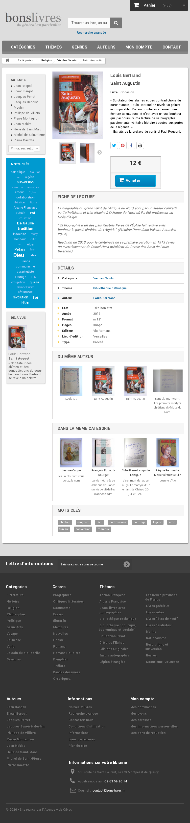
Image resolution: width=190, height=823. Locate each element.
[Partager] (131, 145)
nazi (19, 244)
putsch (20, 213)
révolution (20, 297)
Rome (33, 202)
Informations (78, 733)
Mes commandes (143, 707)
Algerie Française (112, 601)
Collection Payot (112, 636)
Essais (58, 614)
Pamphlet (60, 659)
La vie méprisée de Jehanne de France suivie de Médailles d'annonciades (103, 487)
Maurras (35, 172)
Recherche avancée (91, 32)
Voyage (12, 633)
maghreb (83, 522)
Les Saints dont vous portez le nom (71, 478)
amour (19, 192)
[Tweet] (114, 145)
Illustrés (59, 621)
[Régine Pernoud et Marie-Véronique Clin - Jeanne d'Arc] (168, 452)
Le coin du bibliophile (23, 653)
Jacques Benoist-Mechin (25, 726)
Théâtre (59, 666)
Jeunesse (14, 640)
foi (35, 297)
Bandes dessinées (66, 672)
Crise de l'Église (111, 642)
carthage (139, 522)
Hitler (25, 302)
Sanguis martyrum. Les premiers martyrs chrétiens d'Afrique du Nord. (168, 405)
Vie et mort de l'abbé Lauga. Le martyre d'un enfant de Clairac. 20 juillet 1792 (135, 487)
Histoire (13, 601)
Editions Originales (113, 649)
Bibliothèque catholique (110, 288)
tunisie (64, 529)
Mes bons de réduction (148, 733)
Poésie (58, 640)
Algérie (29, 177)
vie (18, 177)
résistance (25, 292)
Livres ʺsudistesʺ (159, 625)
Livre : (114, 92)
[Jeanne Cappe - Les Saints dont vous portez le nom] (71, 452)
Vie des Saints (103, 278)
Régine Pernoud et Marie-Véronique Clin (167, 472)
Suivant (99, 152)
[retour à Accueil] (7, 61)
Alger (30, 244)
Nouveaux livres (80, 707)
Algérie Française (25, 207)
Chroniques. (62, 679)
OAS (33, 239)
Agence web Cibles (58, 809)
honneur (20, 239)
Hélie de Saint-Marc (28, 129)
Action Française (112, 595)
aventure (17, 187)
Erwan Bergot (23, 91)
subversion (25, 182)
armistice (33, 187)
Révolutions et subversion (156, 646)
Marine (151, 631)
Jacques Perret (24, 97)
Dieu (18, 255)
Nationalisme (156, 638)
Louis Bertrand (19, 354)
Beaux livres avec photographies (112, 610)
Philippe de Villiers (27, 113)
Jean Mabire (22, 124)
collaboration (25, 197)
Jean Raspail (23, 86)
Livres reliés (155, 612)
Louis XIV (71, 399)
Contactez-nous (81, 720)
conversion (83, 529)
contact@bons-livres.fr (109, 790)
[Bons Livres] (33, 19)
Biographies (62, 595)
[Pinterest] (123, 145)
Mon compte (138, 47)
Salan (33, 249)
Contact (172, 47)
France (25, 261)
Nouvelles (60, 633)
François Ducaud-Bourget (103, 472)
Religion (13, 608)
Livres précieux (157, 606)
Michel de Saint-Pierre (29, 135)
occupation (18, 282)
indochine (19, 234)
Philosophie (16, 614)
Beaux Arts (15, 627)
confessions (118, 522)
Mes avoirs (138, 713)
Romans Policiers (66, 653)
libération (19, 202)
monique (104, 529)
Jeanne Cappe (71, 470)
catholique (18, 172)
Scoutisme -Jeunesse (162, 662)
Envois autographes (114, 655)
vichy (34, 234)
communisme (25, 266)
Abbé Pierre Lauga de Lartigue (135, 472)
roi (32, 213)
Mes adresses (140, 720)
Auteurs (106, 47)
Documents (61, 608)
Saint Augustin (20, 358)
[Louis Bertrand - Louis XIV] (71, 381)
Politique (14, 621)
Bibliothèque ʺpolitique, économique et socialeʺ (117, 627)
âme (172, 522)
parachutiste (25, 271)
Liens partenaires (82, 739)
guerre (34, 282)
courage (20, 277)
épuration (25, 218)
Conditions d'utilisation (87, 726)
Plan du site (78, 746)
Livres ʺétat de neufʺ (162, 619)
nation (33, 255)
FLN (33, 277)
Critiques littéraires (68, 601)
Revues (151, 655)
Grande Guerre (25, 287)
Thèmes (53, 47)
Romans (59, 646)
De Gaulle (25, 223)
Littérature (15, 595)
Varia (10, 646)
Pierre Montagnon (26, 118)
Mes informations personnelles (154, 726)
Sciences (14, 659)
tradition (25, 228)
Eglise (32, 192)
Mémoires (60, 627)
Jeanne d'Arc (168, 481)
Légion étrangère (112, 662)
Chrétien (64, 522)
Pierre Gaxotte (24, 140)
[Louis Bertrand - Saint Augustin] (17, 337)
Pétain (19, 249)
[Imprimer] (140, 145)
